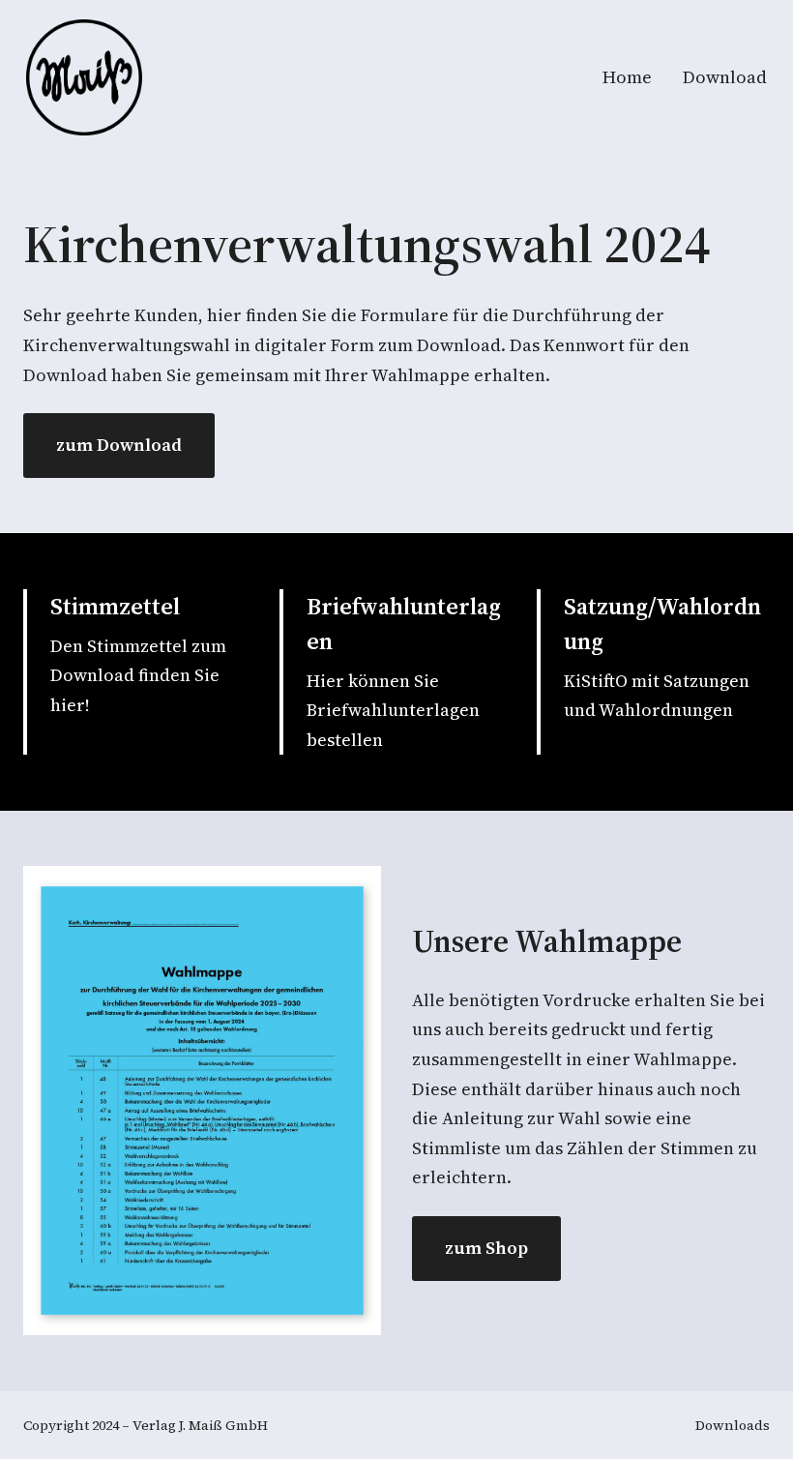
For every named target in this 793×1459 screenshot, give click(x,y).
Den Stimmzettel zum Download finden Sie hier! (138, 675)
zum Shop (486, 1248)
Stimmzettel (115, 606)
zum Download (119, 444)
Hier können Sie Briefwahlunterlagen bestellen (393, 710)
